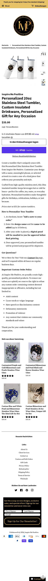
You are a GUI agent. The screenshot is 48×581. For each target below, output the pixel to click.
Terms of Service (24, 475)
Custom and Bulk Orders (24, 459)
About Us (24, 449)
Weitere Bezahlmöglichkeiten (24, 156)
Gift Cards (24, 462)
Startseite (5, 45)
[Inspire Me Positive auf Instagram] (32, 490)
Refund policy (24, 469)
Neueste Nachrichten (24, 436)
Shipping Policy (24, 472)
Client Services (24, 452)
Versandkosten (12, 127)
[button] (8, 375)
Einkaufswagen (40, 6)
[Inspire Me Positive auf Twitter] (16, 490)
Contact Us (33, 257)
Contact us (24, 456)
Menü (7, 6)
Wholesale (24, 479)
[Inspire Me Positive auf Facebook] (21, 490)
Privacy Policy (24, 466)
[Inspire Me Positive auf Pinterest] (27, 490)
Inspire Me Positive (31, 532)
